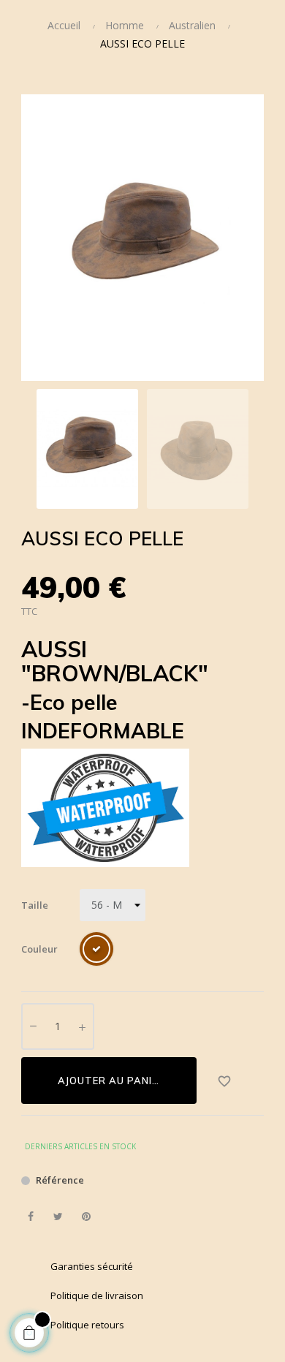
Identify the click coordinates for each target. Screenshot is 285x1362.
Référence (60, 1180)
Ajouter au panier (111, 1080)
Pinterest (86, 1217)
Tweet (58, 1217)
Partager (30, 1217)
